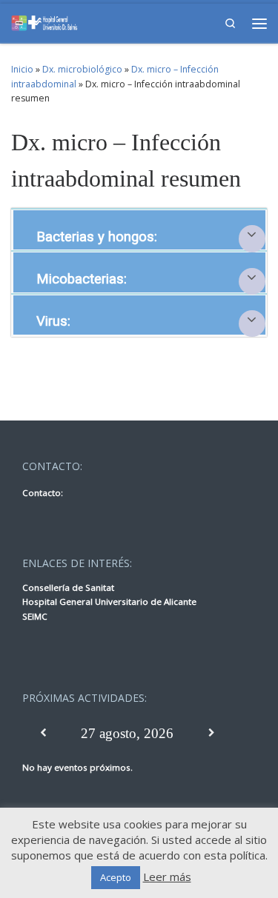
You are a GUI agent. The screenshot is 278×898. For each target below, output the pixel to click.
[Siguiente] (212, 733)
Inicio (22, 69)
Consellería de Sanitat (68, 587)
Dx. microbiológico (82, 69)
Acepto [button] (115, 877)
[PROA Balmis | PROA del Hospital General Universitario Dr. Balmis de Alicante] (44, 22)
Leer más (167, 876)
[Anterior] (43, 733)
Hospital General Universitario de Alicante (109, 601)
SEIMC (34, 616)
